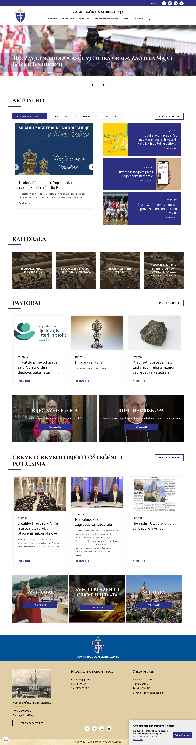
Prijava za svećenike (32, 723)
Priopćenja (109, 116)
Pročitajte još (25, 203)
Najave (87, 116)
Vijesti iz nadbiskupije (29, 116)
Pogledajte (55, 426)
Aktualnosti (51, 18)
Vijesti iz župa (62, 116)
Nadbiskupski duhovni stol (106, 18)
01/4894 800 (82, 688)
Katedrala (138, 18)
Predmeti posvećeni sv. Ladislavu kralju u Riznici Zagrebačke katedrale (153, 367)
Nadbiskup (84, 18)
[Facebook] (164, 3)
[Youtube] (181, 3)
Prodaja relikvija (88, 362)
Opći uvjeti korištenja (24, 715)
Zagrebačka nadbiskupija (98, 12)
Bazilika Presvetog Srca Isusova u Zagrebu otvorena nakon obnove (38, 528)
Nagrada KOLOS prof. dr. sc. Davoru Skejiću (153, 525)
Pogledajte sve (169, 116)
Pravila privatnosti (22, 710)
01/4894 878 (143, 688)
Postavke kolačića (142, 736)
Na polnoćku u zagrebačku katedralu (93, 522)
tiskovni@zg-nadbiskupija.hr (148, 692)
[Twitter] (170, 3)
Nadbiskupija (68, 18)
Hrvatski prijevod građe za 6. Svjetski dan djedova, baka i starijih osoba (38, 367)
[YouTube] (109, 728)
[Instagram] (176, 3)
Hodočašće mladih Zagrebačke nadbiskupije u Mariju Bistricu (45, 185)
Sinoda (126, 18)
